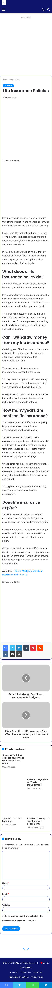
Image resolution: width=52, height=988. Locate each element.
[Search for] (48, 10)
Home (8, 79)
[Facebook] (5, 648)
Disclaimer (37, 972)
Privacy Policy (37, 977)
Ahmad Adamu (11, 98)
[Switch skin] (43, 10)
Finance (15, 79)
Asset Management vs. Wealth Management (37, 782)
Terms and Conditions (19, 977)
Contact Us (26, 972)
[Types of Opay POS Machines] (13, 804)
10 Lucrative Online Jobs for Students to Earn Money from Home (13, 759)
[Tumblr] (26, 648)
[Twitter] (12, 648)
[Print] (19, 654)
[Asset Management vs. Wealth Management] (38, 765)
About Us (14, 972)
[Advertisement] (26, 46)
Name (5, 883)
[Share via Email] (12, 654)
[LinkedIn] (19, 648)
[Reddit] (40, 648)
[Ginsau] (18, 9)
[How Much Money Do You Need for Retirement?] (38, 804)
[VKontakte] (5, 654)
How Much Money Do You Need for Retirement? (38, 821)
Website (6, 905)
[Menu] (3, 10)
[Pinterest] (33, 648)
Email (5, 894)
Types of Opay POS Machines (12, 820)
